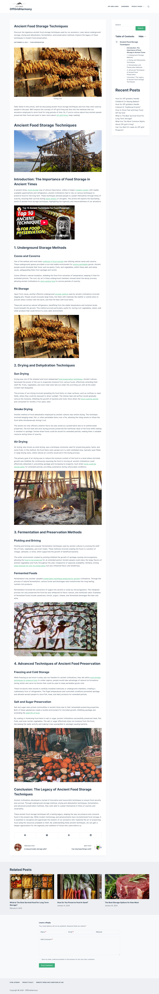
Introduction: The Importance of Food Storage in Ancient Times (136, 50)
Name (43, 932)
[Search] (148, 6)
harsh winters (51, 199)
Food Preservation (37, 42)
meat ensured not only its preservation (30, 566)
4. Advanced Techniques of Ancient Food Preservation (135, 72)
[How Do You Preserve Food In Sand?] (79, 886)
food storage (33, 190)
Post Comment (47, 965)
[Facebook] (25, 835)
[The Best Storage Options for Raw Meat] (127, 886)
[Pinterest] (69, 835)
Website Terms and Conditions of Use (49, 982)
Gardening (125, 6)
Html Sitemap (15, 982)
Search (118, 25)
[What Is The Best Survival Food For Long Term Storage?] (32, 886)
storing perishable (80, 264)
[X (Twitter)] (47, 835)
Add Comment (47, 939)
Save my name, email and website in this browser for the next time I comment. (68, 959)
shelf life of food (32, 713)
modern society (82, 190)
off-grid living (62, 115)
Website (99, 932)
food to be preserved (33, 560)
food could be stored (89, 399)
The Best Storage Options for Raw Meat (122, 902)
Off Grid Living (113, 6)
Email (71, 932)
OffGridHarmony (21, 9)
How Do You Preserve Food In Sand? (72, 902)
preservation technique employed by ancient (61, 579)
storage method (61, 294)
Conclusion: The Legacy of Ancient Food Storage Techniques (135, 79)
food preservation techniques (70, 379)
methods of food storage (53, 261)
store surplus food (47, 281)
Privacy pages (137, 6)
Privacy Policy (27, 982)
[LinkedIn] (91, 835)
